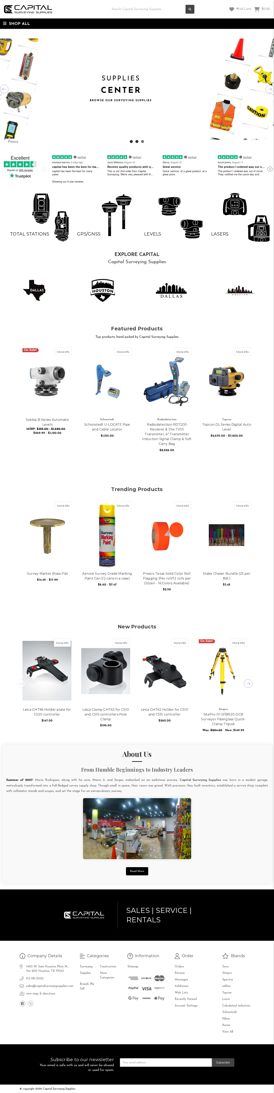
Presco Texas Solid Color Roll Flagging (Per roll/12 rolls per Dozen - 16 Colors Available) (167, 578)
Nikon (226, 1018)
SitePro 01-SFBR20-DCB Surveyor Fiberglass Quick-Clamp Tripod (223, 719)
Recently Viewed (186, 999)
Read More (137, 871)
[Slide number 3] (137, 89)
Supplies (85, 973)
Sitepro (227, 973)
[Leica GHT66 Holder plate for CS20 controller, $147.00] (46, 671)
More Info (64, 351)
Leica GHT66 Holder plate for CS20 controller (47, 712)
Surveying (86, 966)
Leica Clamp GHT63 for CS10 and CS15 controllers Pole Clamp (105, 714)
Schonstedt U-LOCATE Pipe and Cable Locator (107, 427)
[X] (30, 1003)
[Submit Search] (190, 9)
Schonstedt (229, 1012)
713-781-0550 (35, 978)
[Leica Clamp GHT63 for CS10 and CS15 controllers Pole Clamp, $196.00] (105, 671)
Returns (180, 973)
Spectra (227, 979)
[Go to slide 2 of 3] (137, 141)
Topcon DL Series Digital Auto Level (226, 427)
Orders (179, 966)
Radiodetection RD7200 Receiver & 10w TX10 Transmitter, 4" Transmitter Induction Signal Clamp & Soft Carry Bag (167, 434)
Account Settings (186, 1005)
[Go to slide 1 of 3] (131, 141)
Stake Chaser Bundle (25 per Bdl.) (226, 576)
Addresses (181, 986)
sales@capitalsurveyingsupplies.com (49, 986)
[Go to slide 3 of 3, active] (142, 141)
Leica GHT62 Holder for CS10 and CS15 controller (164, 712)
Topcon (226, 992)
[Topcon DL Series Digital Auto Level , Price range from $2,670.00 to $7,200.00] (227, 381)
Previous (4, 89)
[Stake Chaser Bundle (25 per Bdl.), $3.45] (227, 535)
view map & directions (40, 993)
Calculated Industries (236, 1005)
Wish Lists (243, 9)
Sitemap (132, 966)
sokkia (226, 986)
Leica (226, 999)
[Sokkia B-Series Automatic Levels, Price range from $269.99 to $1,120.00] (47, 381)
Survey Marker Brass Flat (47, 573)
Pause (13, 142)
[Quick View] (68, 352)
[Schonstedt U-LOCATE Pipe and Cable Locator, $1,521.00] (107, 381)
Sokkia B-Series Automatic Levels (47, 422)
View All (227, 1031)
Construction (108, 966)
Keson (226, 1025)
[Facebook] (22, 1003)
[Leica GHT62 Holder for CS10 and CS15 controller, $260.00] (164, 671)
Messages (181, 979)
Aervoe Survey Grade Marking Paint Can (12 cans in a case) (107, 576)
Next (270, 89)
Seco (225, 966)
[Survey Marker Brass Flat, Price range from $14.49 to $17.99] (47, 535)
